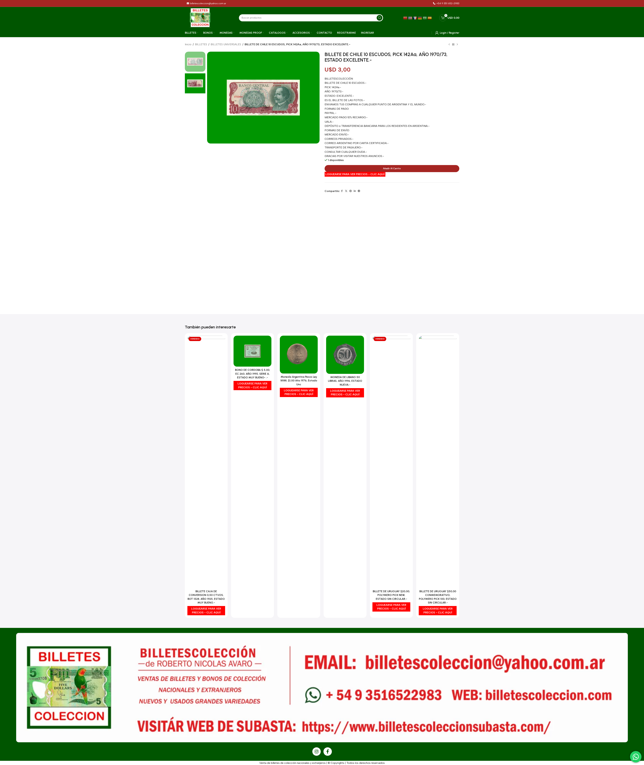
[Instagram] (316, 751)
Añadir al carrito (392, 168)
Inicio (188, 44)
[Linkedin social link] (355, 191)
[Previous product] (449, 45)
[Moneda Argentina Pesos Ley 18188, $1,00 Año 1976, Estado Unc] (299, 354)
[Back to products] (453, 45)
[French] (415, 17)
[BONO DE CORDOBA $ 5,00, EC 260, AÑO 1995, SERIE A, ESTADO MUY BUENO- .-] (252, 351)
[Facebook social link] (342, 191)
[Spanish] (430, 17)
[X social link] (346, 191)
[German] (420, 17)
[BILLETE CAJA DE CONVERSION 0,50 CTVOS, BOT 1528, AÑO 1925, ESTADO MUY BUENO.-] (206, 462)
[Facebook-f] (327, 751)
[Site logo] (200, 17)
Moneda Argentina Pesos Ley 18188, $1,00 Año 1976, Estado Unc (298, 380)
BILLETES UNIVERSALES (226, 44)
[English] (410, 17)
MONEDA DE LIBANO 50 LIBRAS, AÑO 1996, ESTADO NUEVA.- (345, 381)
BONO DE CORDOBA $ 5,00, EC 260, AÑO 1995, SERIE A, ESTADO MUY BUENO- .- (252, 373)
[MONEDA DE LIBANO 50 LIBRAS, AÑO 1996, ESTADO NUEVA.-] (345, 355)
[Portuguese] (425, 17)
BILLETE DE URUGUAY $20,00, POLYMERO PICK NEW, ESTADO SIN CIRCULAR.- (391, 595)
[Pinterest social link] (350, 191)
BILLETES (201, 44)
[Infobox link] (446, 3)
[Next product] (457, 45)
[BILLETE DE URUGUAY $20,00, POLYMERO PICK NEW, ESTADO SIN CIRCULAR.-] (391, 462)
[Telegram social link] (359, 191)
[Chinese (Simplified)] (405, 17)
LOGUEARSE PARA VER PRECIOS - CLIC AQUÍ (355, 174)
